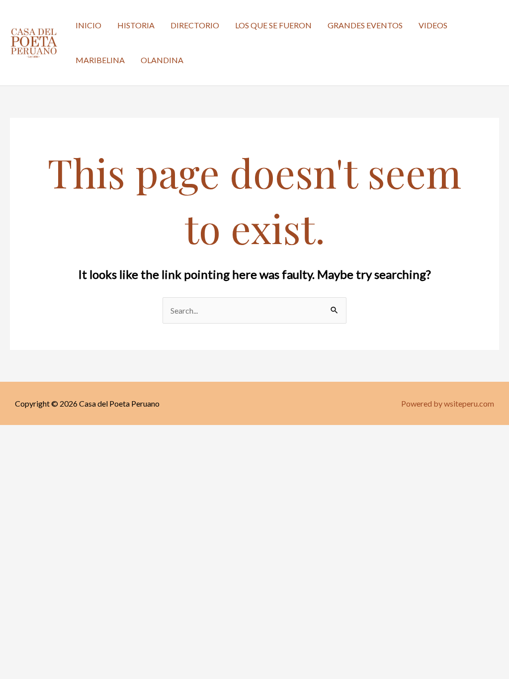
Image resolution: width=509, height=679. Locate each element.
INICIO (88, 25)
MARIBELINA (100, 60)
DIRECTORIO (194, 25)
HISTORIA (136, 25)
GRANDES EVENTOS (365, 25)
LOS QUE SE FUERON (273, 25)
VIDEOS (433, 25)
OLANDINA (162, 60)
